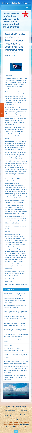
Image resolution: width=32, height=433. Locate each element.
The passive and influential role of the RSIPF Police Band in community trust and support (15, 377)
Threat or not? (8, 345)
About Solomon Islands (18, 406)
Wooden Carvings (11, 411)
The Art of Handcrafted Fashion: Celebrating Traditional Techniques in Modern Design (15, 300)
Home (8, 406)
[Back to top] (16, 431)
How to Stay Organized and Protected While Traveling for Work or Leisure (15, 324)
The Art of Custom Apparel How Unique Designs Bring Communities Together (15, 312)
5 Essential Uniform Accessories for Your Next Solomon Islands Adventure (16, 335)
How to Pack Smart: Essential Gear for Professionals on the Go (15, 306)
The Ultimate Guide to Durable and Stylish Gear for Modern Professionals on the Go (15, 318)
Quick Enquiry (2, 110)
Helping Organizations (10, 415)
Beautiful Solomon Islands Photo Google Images (16, 340)
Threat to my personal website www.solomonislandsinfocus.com (14, 349)
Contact (26, 415)
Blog (20, 415)
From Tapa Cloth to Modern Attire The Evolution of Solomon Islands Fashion (15, 330)
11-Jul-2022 (14, 55)
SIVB (16, 419)
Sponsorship (22, 411)
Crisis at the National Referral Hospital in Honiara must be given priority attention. (15, 356)
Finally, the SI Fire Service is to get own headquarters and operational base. (16, 362)
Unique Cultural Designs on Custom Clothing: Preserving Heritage (14, 294)
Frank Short (14, 53)
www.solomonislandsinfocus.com (16, 284)
